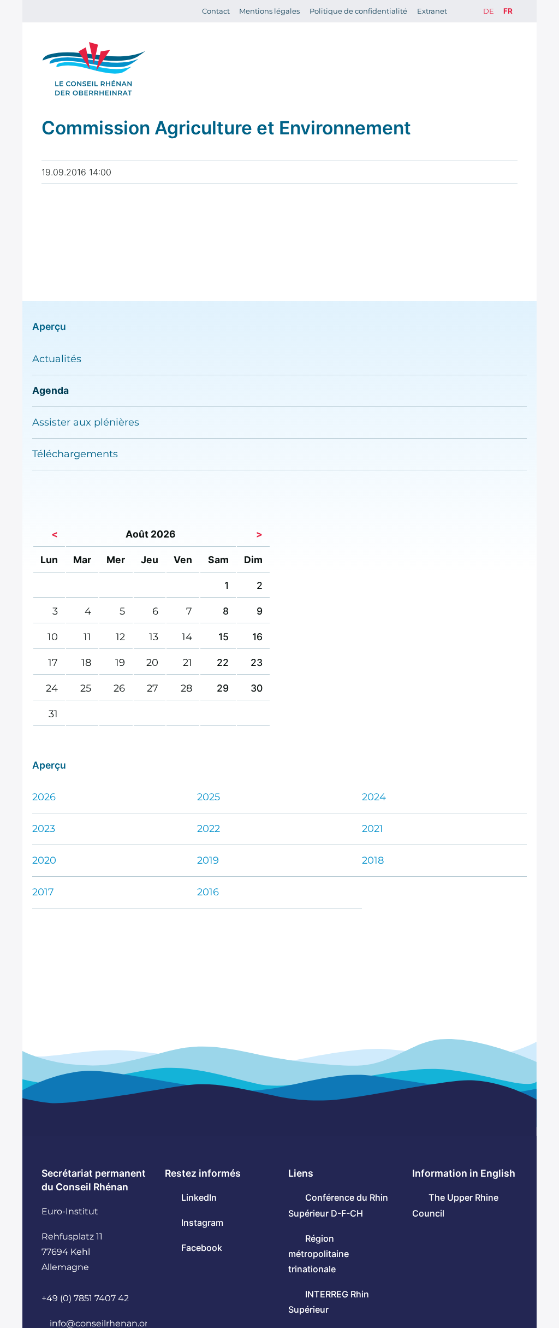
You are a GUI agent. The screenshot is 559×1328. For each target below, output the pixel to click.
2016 (208, 892)
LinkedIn (199, 1197)
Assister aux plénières (85, 422)
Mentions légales (269, 11)
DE (488, 11)
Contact (216, 11)
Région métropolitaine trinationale (318, 1253)
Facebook (201, 1247)
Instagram (202, 1222)
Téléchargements (75, 453)
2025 (208, 796)
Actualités (56, 358)
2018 (373, 860)
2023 (43, 828)
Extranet (432, 11)
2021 (372, 828)
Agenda (50, 390)
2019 (208, 860)
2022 (208, 828)
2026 (44, 796)
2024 (374, 796)
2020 (44, 860)
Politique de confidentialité (358, 11)
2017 (43, 892)
